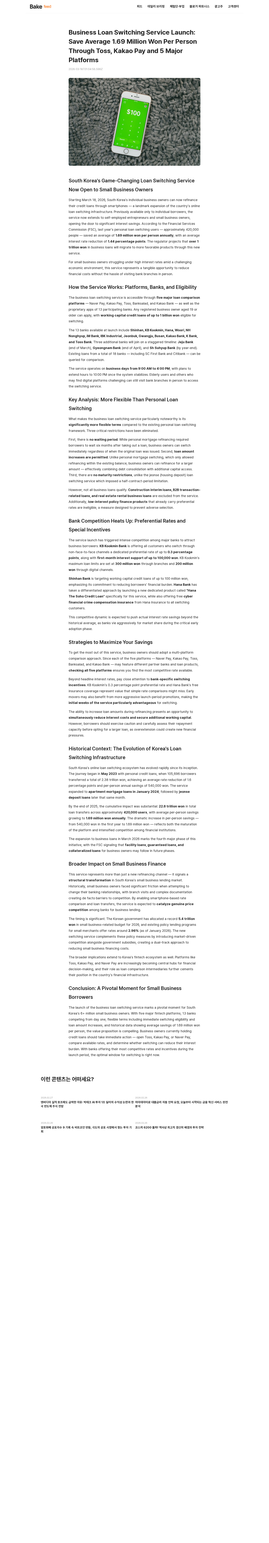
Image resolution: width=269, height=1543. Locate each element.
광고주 (219, 6)
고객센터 (233, 6)
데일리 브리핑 (156, 6)
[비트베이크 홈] (40, 6)
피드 (139, 6)
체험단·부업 (177, 6)
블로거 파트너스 (200, 6)
